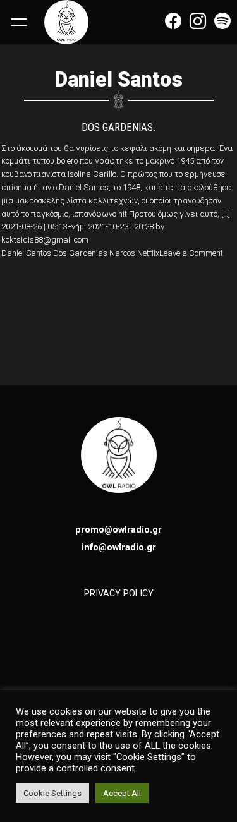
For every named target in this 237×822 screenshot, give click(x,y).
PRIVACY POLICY (119, 593)
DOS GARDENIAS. (119, 127)
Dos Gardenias (80, 253)
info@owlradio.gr (119, 547)
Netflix (148, 253)
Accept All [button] (122, 793)
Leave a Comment (191, 253)
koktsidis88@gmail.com (44, 240)
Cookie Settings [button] (52, 793)
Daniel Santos (26, 253)
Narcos (122, 253)
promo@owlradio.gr (118, 529)
